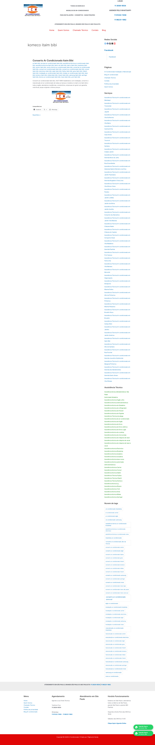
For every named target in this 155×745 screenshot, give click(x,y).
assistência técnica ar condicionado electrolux (115, 530)
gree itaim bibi (77, 71)
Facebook (108, 50)
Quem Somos (108, 87)
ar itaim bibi (36, 63)
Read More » (37, 115)
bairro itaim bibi (72, 65)
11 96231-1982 (120, 20)
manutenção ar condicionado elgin (115, 641)
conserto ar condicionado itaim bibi (50, 69)
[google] (110, 43)
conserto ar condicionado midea (115, 568)
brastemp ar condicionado (114, 538)
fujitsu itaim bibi (67, 71)
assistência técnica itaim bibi (45, 65)
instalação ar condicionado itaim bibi (50, 73)
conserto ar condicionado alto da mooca (116, 542)
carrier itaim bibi (41, 67)
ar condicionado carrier (112, 512)
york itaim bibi (75, 77)
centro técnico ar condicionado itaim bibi (59, 67)
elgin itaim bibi (57, 71)
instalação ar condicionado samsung (116, 621)
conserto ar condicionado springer (115, 579)
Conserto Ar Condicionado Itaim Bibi (53, 60)
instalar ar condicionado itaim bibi (73, 73)
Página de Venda (93, 737)
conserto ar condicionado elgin (115, 551)
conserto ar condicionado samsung (116, 575)
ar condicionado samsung (114, 520)
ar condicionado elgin (112, 516)
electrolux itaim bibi (45, 71)
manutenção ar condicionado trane (116, 669)
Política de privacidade (111, 84)
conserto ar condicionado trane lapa (116, 586)
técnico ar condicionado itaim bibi (49, 77)
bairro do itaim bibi (60, 65)
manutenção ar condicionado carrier (116, 633)
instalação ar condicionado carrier (115, 610)
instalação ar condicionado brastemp (116, 607)
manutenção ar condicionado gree (115, 644)
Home (25, 700)
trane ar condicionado (112, 676)
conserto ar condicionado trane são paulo (117, 589)
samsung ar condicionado (114, 672)
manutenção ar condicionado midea (115, 654)
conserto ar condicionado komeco (115, 565)
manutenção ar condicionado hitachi (116, 648)
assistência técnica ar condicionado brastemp (116, 524)
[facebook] (108, 43)
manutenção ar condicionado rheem (116, 658)
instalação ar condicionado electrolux (116, 614)
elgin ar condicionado (112, 603)
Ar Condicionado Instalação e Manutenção (117, 72)
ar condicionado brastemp (114, 509)
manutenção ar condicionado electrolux (117, 637)
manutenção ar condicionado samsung (117, 661)
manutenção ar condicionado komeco (116, 651)
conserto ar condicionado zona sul (116, 598)
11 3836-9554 (120, 6)
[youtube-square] (115, 43)
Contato (106, 81)
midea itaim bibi (52, 75)
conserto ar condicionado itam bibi (73, 69)
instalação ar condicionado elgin (114, 617)
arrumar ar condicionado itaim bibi (51, 63)
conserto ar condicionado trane (115, 582)
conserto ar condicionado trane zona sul (117, 593)
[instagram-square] (112, 43)
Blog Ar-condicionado (111, 75)
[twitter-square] (105, 43)
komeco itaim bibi (41, 75)
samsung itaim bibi (75, 75)
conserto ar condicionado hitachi (115, 561)
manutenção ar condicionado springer (116, 665)
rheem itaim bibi (63, 75)
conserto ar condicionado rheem (115, 571)
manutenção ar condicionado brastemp (115, 629)
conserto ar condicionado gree (114, 558)
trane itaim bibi (66, 77)
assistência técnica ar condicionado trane (117, 534)
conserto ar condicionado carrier (115, 547)
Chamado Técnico (110, 78)
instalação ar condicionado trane (115, 624)
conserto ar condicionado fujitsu (115, 554)
